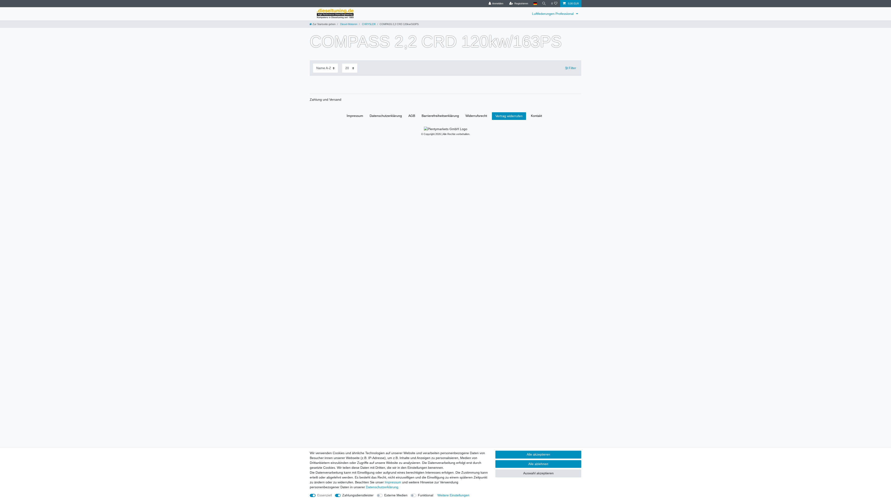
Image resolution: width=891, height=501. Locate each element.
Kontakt (536, 116)
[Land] (535, 3)
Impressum (355, 116)
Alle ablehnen (538, 464)
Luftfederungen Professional (553, 14)
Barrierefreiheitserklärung (440, 116)
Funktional (425, 495)
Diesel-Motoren (348, 24)
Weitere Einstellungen (453, 495)
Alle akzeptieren (538, 454)
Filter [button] (572, 68)
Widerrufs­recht (476, 116)
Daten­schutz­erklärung (386, 116)
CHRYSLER (368, 24)
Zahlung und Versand (325, 99)
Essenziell (324, 495)
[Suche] (544, 3)
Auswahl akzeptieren (538, 473)
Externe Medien (395, 495)
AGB (411, 116)
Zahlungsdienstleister (358, 495)
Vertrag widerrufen (509, 116)
